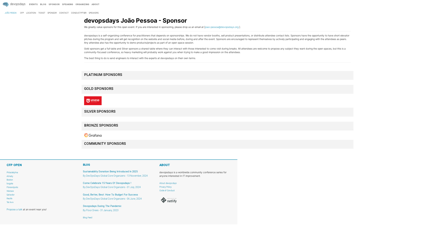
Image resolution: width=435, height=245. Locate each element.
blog (43, 4)
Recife (9, 198)
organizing (82, 4)
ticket (41, 13)
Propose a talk (14, 209)
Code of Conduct (167, 190)
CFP (22, 13)
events (33, 4)
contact (64, 13)
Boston (10, 179)
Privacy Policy (165, 187)
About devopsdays (168, 183)
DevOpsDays (17, 4)
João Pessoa (10, 13)
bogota (10, 183)
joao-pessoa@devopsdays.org (222, 27)
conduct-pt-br (78, 13)
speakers (94, 13)
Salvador (10, 194)
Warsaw (10, 191)
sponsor (54, 4)
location (31, 13)
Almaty (10, 176)
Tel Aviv (10, 202)
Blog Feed (87, 217)
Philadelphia (12, 172)
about (95, 4)
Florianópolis (12, 187)
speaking (67, 4)
